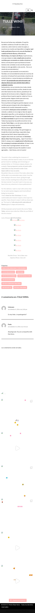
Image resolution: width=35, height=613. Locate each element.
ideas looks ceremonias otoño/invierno (14, 268)
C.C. (6, 27)
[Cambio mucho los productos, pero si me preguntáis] (17, 548)
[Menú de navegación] (28, 10)
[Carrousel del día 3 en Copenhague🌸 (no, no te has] (17, 415)
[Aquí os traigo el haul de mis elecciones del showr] (17, 581)
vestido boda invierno (8, 275)
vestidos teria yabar (20, 287)
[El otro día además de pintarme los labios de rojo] (17, 515)
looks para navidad (8, 272)
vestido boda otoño (24, 275)
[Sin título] (14, 220)
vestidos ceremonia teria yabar (11, 283)
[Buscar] (32, 10)
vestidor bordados (8, 279)
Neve (7, 611)
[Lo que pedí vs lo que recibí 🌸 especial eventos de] (17, 448)
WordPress (25, 611)
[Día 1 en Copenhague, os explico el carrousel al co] (17, 481)
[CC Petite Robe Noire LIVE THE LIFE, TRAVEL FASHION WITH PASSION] (17, 4)
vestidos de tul (6, 287)
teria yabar (20, 272)
